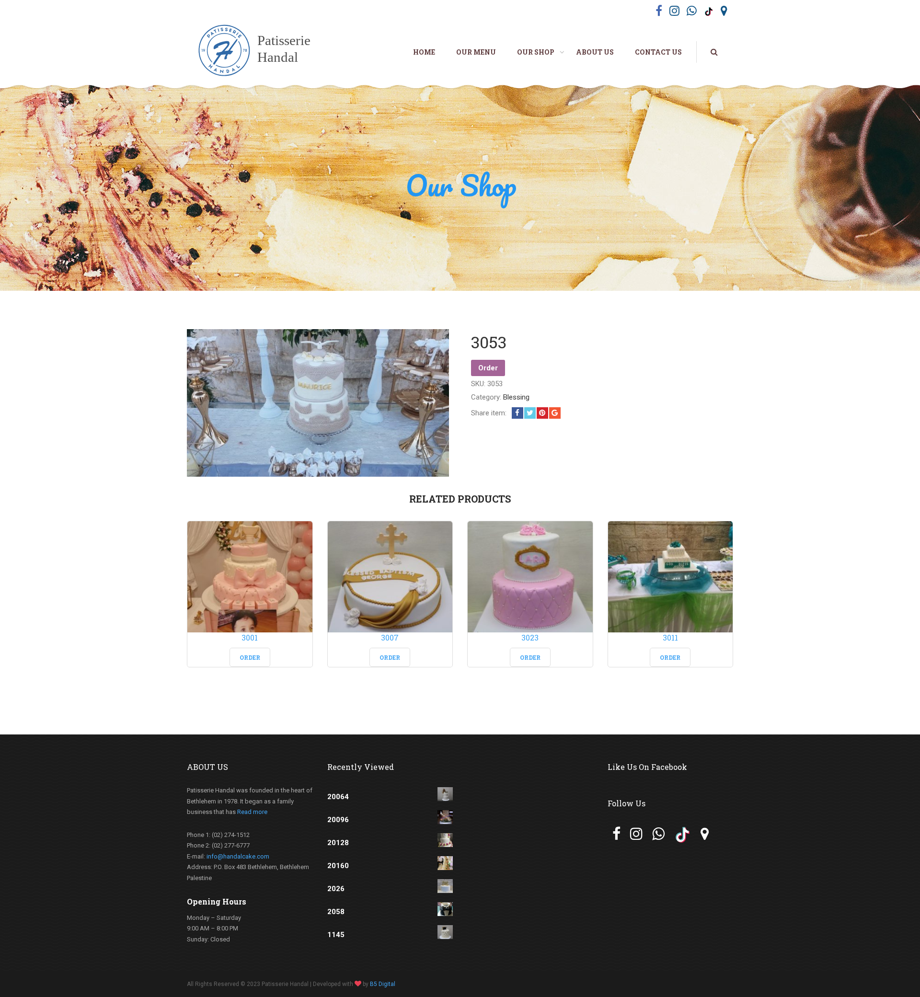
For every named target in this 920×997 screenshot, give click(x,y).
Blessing (516, 397)
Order (488, 368)
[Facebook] (517, 413)
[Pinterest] (542, 413)
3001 (250, 637)
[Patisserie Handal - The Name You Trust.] (260, 51)
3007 (390, 637)
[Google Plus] (555, 413)
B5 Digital (382, 984)
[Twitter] (530, 413)
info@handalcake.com (238, 856)
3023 (530, 637)
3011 (670, 637)
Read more (252, 811)
